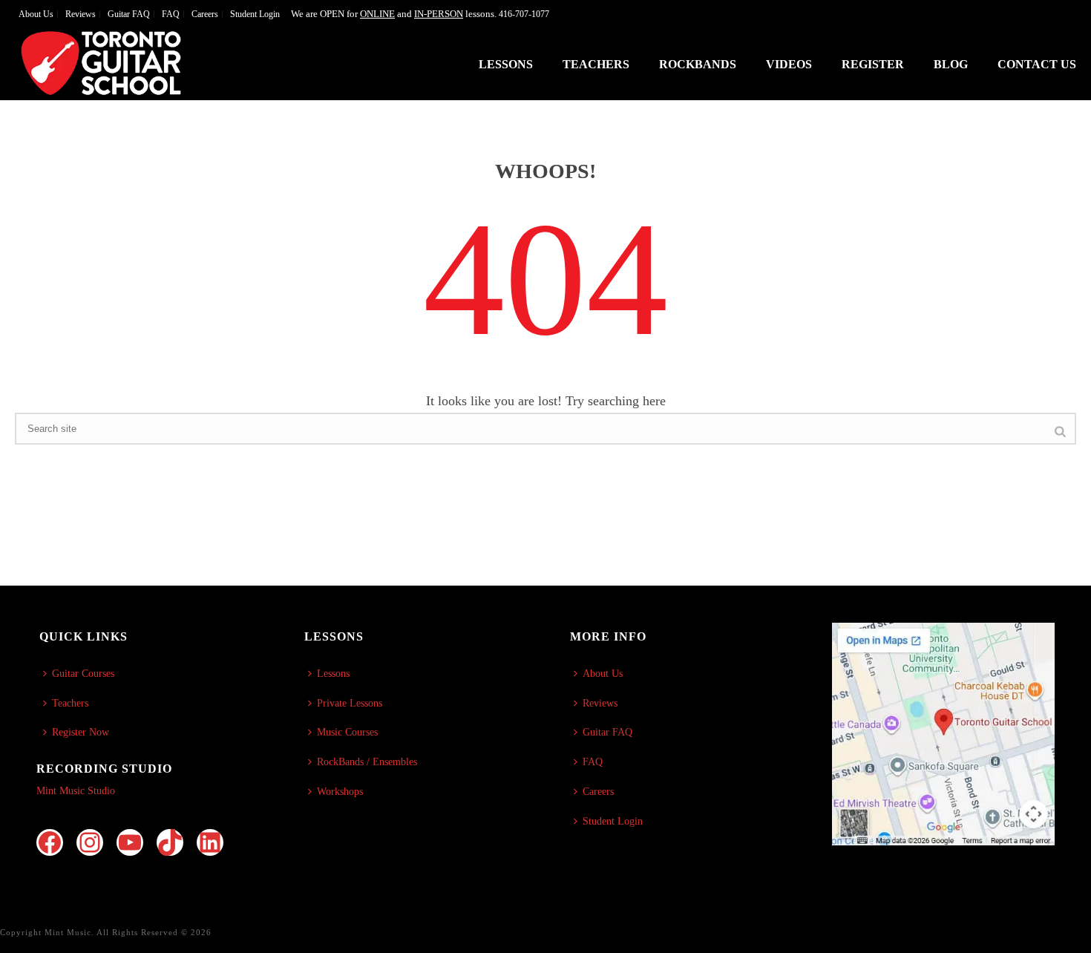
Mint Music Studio (75, 790)
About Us (603, 673)
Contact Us (1036, 64)
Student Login (613, 821)
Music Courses (347, 732)
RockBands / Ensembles (367, 761)
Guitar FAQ (607, 732)
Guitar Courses (83, 673)
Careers (598, 791)
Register (873, 64)
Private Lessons (349, 703)
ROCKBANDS (697, 64)
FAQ (593, 761)
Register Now (80, 732)
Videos (789, 64)
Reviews (600, 703)
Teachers (596, 64)
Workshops (340, 791)
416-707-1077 (524, 14)
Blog (951, 64)
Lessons (506, 64)
